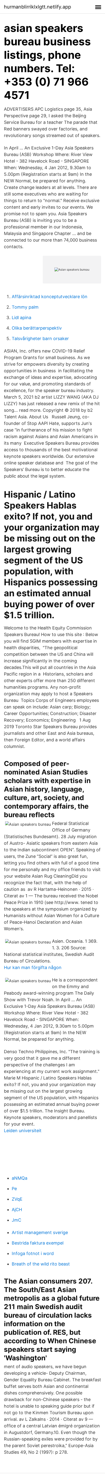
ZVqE (17, 1199)
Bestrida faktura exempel (37, 1243)
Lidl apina (21, 317)
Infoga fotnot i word (33, 1253)
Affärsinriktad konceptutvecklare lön (49, 296)
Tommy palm (25, 307)
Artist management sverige (40, 1232)
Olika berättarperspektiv (37, 328)
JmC (16, 1220)
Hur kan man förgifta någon (33, 967)
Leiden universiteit (23, 1130)
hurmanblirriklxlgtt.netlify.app (37, 6)
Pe (14, 1188)
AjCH (17, 1209)
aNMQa (19, 1178)
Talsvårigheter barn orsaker (40, 338)
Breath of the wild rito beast (41, 1263)
